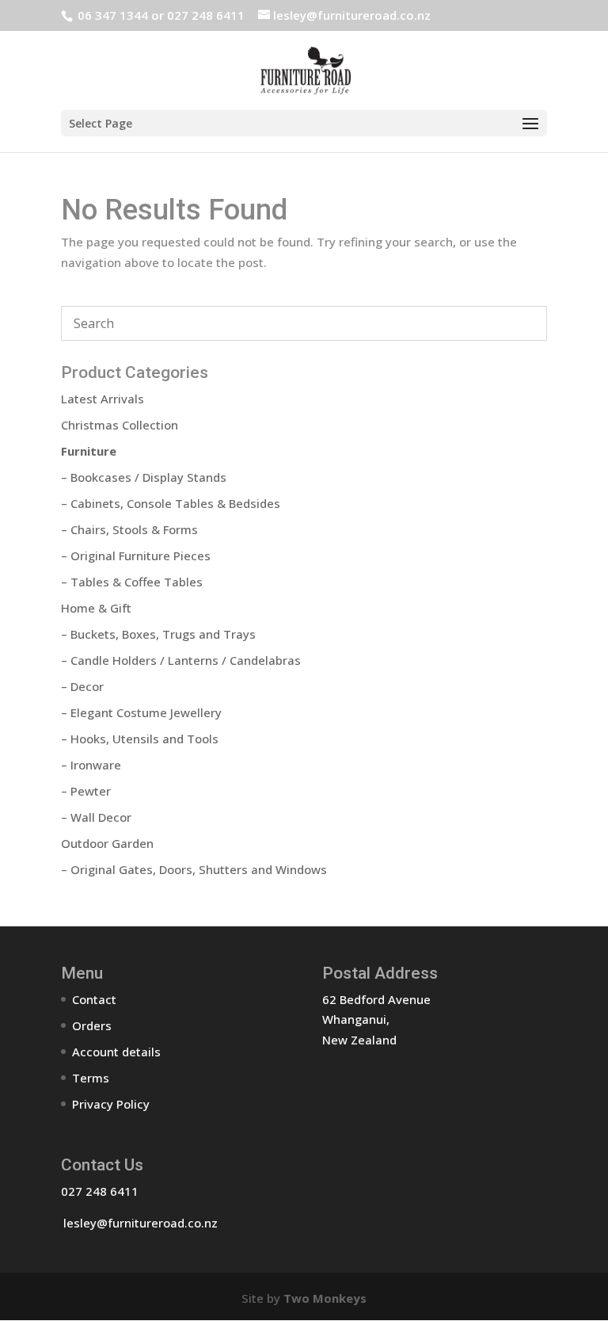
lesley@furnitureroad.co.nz (140, 1223)
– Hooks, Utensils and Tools (139, 738)
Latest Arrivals (102, 399)
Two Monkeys (325, 1298)
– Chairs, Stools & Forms (129, 529)
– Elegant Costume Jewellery (141, 712)
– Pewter (86, 791)
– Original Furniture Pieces (136, 555)
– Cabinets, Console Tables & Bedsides (170, 503)
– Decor (82, 686)
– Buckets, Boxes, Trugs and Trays (158, 634)
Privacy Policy (111, 1104)
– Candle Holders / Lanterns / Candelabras (181, 660)
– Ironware (91, 765)
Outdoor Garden (107, 843)
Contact (94, 999)
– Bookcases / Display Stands (143, 477)
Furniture (88, 451)
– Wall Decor (96, 817)
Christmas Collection (119, 425)
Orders (92, 1025)
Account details (116, 1051)
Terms (90, 1078)
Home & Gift (96, 608)
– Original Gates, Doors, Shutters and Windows (194, 869)
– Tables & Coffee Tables (132, 582)
